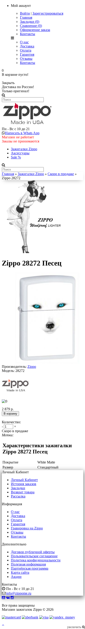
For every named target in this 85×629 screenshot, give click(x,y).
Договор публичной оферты (33, 552)
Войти (25, 13)
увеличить (74, 627)
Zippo (31, 366)
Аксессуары (20, 153)
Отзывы (26, 59)
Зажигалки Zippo (24, 149)
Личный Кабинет (24, 480)
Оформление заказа (35, 30)
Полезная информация (28, 564)
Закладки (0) (29, 22)
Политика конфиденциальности (36, 560)
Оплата (25, 50)
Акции (16, 577)
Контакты (27, 34)
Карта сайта (20, 572)
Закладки (18, 488)
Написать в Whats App (22, 133)
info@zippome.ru (18, 593)
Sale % (16, 157)
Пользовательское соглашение (34, 556)
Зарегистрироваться (47, 13)
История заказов (23, 484)
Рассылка (18, 496)
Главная (26, 17)
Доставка (27, 46)
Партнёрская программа (29, 568)
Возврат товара (22, 492)
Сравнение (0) (31, 26)
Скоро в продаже (61, 174)
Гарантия (27, 54)
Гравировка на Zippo (27, 528)
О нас (24, 42)
